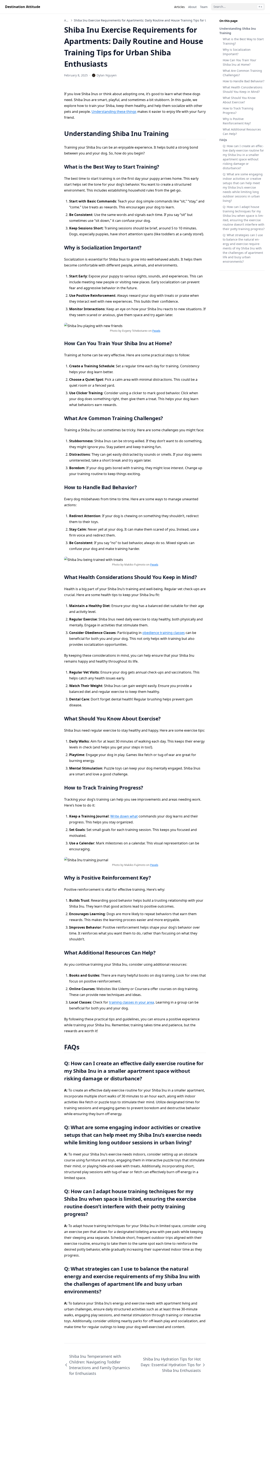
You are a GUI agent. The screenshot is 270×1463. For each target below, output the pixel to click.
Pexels (156, 331)
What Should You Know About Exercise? (239, 100)
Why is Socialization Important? (237, 52)
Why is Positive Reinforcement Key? (237, 121)
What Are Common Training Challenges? (242, 73)
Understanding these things (114, 111)
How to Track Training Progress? (238, 110)
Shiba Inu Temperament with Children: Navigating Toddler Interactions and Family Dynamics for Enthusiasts (99, 1365)
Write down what (124, 816)
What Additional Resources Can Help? (242, 131)
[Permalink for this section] (174, 133)
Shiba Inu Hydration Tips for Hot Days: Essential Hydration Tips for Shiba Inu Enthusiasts (171, 1365)
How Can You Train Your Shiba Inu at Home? (239, 62)
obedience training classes (163, 632)
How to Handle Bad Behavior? (243, 81)
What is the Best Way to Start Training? (243, 41)
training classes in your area (131, 1002)
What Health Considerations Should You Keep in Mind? (242, 89)
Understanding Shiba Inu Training (237, 31)
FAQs (223, 140)
